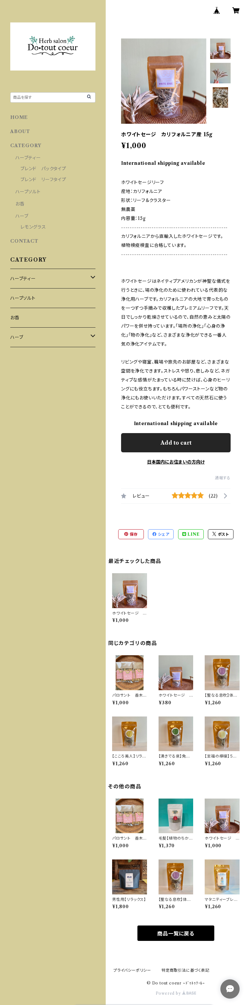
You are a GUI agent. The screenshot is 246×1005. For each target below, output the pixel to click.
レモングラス (33, 227)
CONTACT (24, 241)
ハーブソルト (28, 192)
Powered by (169, 993)
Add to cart (176, 443)
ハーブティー (28, 158)
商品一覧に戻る (175, 933)
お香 (20, 204)
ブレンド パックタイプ (43, 169)
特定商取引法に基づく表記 (185, 970)
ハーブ (21, 216)
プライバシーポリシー (132, 970)
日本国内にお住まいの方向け (176, 462)
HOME (19, 117)
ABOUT (20, 131)
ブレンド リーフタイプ (43, 179)
